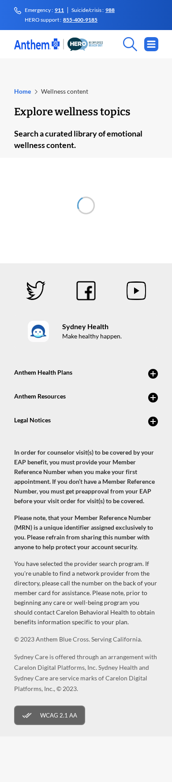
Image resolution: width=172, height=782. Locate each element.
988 (110, 10)
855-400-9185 (80, 20)
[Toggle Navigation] (151, 44)
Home (22, 91)
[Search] (121, 44)
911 (59, 10)
